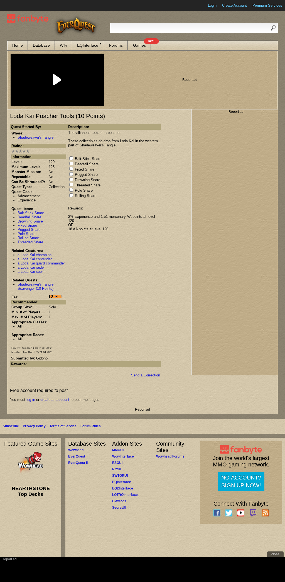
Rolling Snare (28, 238)
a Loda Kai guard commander (41, 263)
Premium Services (267, 5)
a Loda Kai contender (35, 259)
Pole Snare (26, 234)
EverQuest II (78, 463)
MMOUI (118, 450)
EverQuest (76, 456)
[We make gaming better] (17, 5)
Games (142, 44)
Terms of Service (63, 426)
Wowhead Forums (170, 456)
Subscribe (11, 426)
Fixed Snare (27, 225)
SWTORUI (120, 476)
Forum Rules (90, 426)
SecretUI (119, 507)
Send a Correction (145, 375)
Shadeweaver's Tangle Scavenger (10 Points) (35, 286)
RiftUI (116, 469)
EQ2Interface (122, 488)
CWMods (119, 501)
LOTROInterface (125, 495)
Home (17, 45)
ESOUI (117, 463)
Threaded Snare (30, 242)
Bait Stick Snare (31, 213)
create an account (54, 400)
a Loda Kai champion (34, 255)
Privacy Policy (34, 426)
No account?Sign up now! (241, 481)
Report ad (189, 80)
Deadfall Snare (29, 217)
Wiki (63, 45)
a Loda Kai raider (31, 267)
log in (30, 400)
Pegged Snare (29, 230)
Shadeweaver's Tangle (35, 137)
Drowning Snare (30, 221)
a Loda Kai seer (30, 271)
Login (212, 5)
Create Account (234, 5)
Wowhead (75, 450)
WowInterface (123, 456)
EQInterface (87, 45)
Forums (116, 45)
